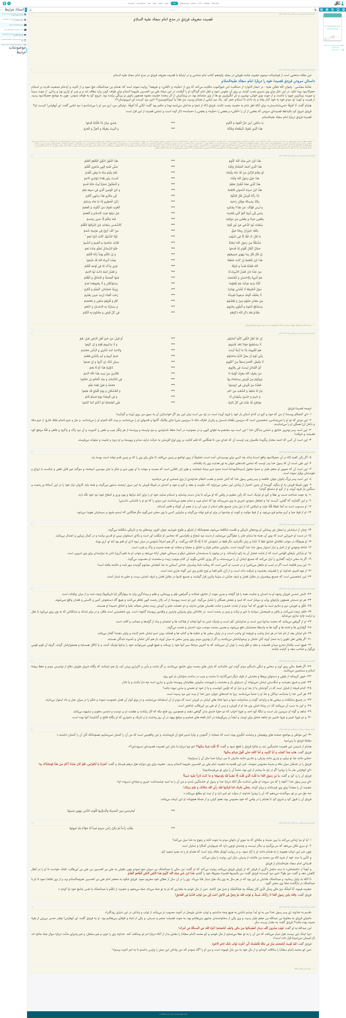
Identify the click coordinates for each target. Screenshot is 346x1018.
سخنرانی (193, 3)
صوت (149, 3)
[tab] (338, 9)
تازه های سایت (140, 3)
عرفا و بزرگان (215, 3)
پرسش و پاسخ (184, 3)
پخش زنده (131, 3)
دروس (166, 3)
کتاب (199, 3)
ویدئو (154, 3)
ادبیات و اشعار (335, 50)
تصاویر (160, 3)
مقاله (174, 3)
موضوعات (206, 3)
